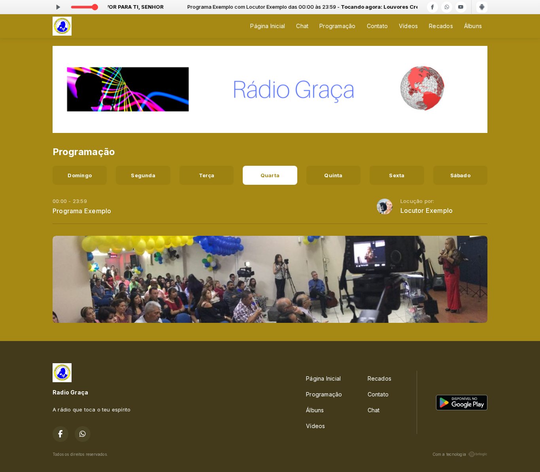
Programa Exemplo (82, 211)
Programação (337, 26)
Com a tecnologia (449, 454)
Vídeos (408, 26)
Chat (302, 26)
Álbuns (473, 26)
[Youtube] (460, 7)
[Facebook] (432, 7)
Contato (377, 26)
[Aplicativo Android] (481, 7)
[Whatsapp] (446, 7)
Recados (441, 26)
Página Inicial (267, 26)
